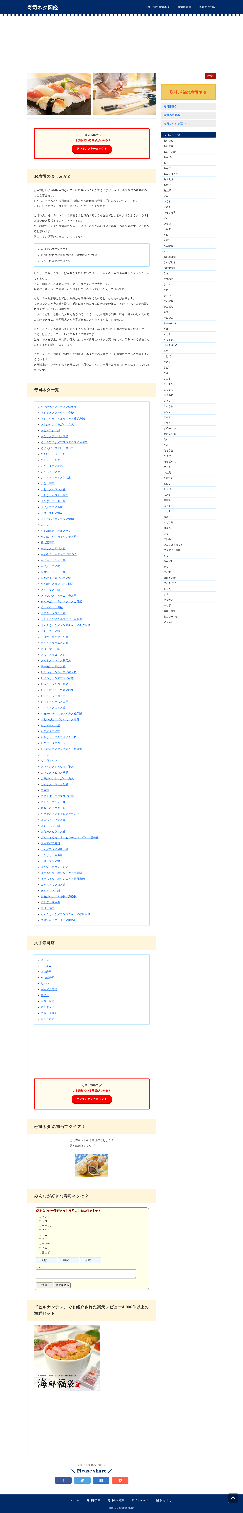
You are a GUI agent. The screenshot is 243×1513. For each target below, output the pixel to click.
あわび (167, 184)
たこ (166, 444)
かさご (167, 273)
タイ (44, 1239)
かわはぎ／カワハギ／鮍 (56, 578)
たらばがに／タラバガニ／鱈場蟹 (61, 749)
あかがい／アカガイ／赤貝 (57, 424)
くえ (166, 328)
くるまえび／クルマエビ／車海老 (61, 619)
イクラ (46, 1230)
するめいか (170, 428)
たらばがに (170, 461)
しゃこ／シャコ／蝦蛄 (54, 684)
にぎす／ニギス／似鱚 (54, 784)
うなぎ (167, 229)
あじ (166, 162)
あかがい (168, 157)
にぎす (167, 494)
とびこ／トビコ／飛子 (54, 772)
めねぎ (167, 605)
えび (166, 240)
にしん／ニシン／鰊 (53, 802)
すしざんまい (49, 1007)
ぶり (166, 566)
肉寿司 (45, 790)
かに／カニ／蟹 (50, 566)
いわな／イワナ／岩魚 (54, 495)
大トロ (45, 524)
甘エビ (46, 1252)
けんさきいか (171, 345)
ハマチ (46, 1243)
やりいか (168, 622)
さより (167, 373)
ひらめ (167, 539)
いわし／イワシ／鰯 (53, 489)
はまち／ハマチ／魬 (53, 819)
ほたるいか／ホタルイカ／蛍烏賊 (61, 872)
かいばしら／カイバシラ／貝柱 (60, 536)
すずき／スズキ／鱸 (53, 707)
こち (166, 350)
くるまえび (170, 339)
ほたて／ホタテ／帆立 (54, 867)
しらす (167, 417)
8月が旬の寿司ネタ (158, 7)
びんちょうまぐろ (173, 544)
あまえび (168, 179)
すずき (167, 422)
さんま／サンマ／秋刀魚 (56, 660)
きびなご (168, 317)
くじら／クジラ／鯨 (53, 613)
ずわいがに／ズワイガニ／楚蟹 (60, 719)
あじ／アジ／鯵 (50, 430)
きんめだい (170, 323)
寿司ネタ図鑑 (42, 7)
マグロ (46, 1216)
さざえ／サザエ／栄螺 (54, 642)
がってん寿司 (49, 989)
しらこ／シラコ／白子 (54, 696)
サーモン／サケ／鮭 (53, 666)
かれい (167, 295)
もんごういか (171, 616)
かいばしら (170, 262)
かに (166, 290)
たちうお (168, 450)
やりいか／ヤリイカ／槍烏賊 (59, 920)
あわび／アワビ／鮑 (53, 454)
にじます (168, 505)
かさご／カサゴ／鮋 (53, 548)
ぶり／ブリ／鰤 (50, 861)
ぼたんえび (170, 583)
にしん (167, 511)
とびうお (168, 478)
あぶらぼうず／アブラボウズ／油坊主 (64, 442)
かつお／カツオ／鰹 (53, 560)
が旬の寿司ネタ (188, 92)
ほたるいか (170, 577)
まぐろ (167, 588)
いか (166, 196)
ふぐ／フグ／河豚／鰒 (54, 849)
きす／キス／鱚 (50, 589)
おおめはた (170, 256)
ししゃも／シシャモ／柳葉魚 (59, 672)
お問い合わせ (164, 1500)
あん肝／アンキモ (52, 460)
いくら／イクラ (50, 471)
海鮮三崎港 (48, 1001)
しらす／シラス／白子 (54, 701)
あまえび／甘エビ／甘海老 (57, 448)
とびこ (167, 483)
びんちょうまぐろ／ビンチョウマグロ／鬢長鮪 (70, 837)
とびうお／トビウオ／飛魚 (57, 766)
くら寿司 (46, 965)
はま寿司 (46, 971)
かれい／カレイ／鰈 (53, 572)
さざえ (167, 362)
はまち (167, 527)
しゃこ (167, 400)
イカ (44, 1248)
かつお (167, 284)
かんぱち (168, 306)
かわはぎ (168, 301)
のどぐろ (168, 522)
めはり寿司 (48, 908)
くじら (167, 334)
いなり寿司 (48, 483)
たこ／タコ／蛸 (50, 731)
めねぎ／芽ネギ (50, 902)
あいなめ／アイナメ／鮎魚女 (59, 407)
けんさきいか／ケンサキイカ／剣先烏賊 (65, 625)
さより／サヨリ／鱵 (53, 654)
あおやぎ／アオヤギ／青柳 (57, 412)
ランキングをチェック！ (92, 148)
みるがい (168, 599)
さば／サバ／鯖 (50, 648)
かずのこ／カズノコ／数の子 (59, 554)
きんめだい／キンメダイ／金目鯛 (61, 601)
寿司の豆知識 (207, 7)
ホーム (75, 1500)
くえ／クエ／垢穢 (52, 607)
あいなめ (168, 140)
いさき (167, 207)
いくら (167, 201)
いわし (167, 218)
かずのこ (168, 279)
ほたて (167, 572)
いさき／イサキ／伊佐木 (56, 477)
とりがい (168, 489)
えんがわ (168, 245)
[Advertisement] (121, 40)
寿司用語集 (184, 7)
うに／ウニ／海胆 (52, 507)
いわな (167, 223)
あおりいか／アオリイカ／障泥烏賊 (63, 418)
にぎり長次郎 (49, 1013)
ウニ (44, 1234)
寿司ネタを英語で (175, 123)
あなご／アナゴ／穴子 (54, 436)
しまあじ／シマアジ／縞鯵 (57, 678)
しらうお (168, 406)
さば (166, 367)
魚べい (45, 983)
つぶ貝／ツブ (49, 760)
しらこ (167, 411)
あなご (167, 168)
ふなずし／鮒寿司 (52, 855)
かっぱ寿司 (48, 977)
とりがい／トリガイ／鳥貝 (57, 778)
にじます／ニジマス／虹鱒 (57, 796)
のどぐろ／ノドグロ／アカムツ (60, 814)
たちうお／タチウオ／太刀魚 (59, 737)
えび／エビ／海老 (52, 513)
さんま (167, 378)
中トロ (45, 755)
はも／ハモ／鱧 (50, 825)
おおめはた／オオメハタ (56, 530)
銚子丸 (45, 995)
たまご (167, 456)
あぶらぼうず (171, 173)
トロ (44, 1221)
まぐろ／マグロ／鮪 (53, 884)
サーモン (47, 1225)
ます (166, 594)
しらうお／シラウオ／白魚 (57, 690)
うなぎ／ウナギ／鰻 (53, 501)
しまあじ (168, 395)
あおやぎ (168, 146)
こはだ (167, 356)
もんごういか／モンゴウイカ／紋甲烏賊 (65, 914)
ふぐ (166, 555)
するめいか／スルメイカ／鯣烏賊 (61, 713)
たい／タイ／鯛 (50, 725)
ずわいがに (170, 434)
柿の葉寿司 (48, 542)
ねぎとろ (168, 517)
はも (166, 533)
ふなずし (168, 561)
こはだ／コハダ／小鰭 (54, 637)
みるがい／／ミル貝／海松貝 (59, 896)
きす (166, 312)
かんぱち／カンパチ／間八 (57, 583)
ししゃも (168, 389)
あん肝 (167, 190)
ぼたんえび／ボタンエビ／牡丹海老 (63, 878)
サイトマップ (140, 1500)
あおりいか (170, 151)
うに (166, 234)
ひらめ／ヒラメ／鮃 (53, 831)
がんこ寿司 (48, 1019)
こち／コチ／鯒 (50, 631)
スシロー (46, 960)
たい (166, 439)
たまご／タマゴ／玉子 (54, 743)
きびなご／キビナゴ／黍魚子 (59, 595)
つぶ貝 (167, 472)
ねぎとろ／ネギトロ (53, 808)
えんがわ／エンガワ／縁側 (57, 519)
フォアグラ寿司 (50, 843)
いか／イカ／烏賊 (52, 466)
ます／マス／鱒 (50, 890)
